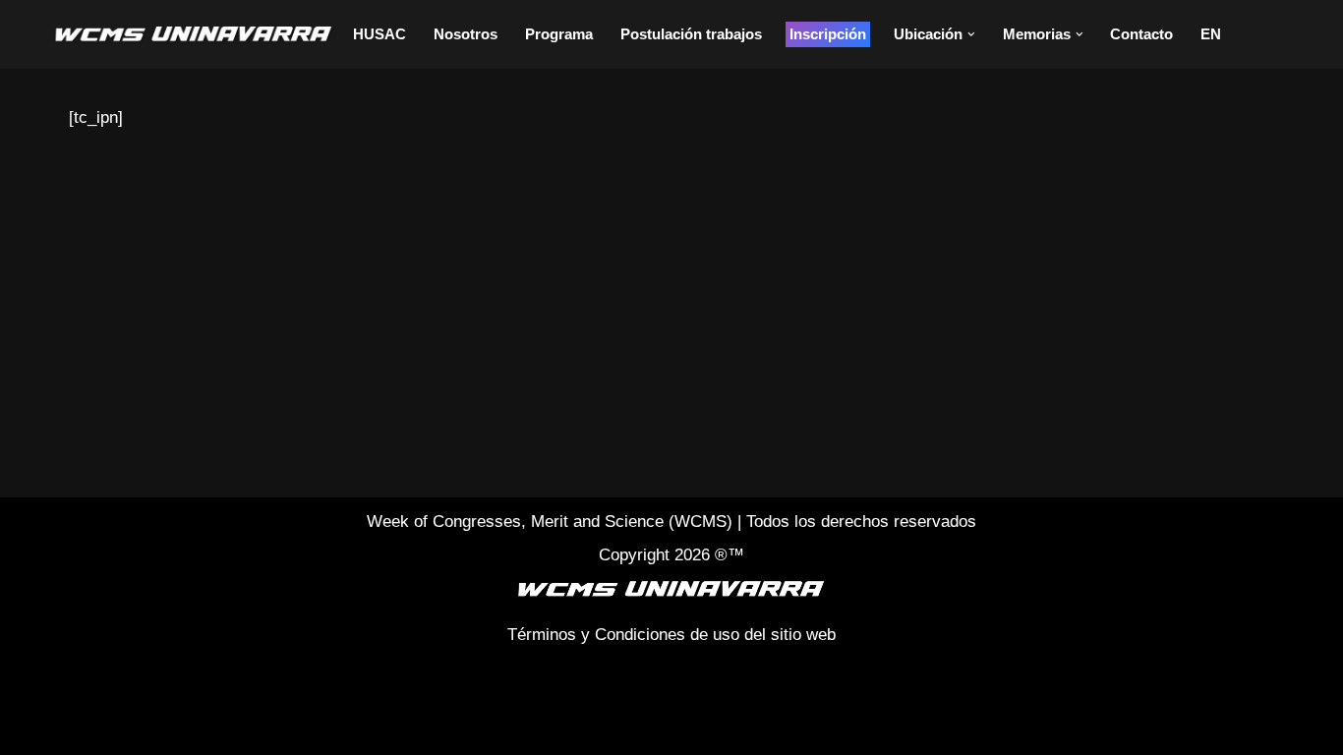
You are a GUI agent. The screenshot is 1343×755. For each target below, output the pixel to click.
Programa (559, 34)
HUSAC (379, 34)
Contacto (1141, 34)
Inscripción (827, 34)
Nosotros (465, 34)
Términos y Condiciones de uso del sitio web (671, 634)
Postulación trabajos (691, 34)
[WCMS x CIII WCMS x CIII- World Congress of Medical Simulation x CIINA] (194, 34)
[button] (971, 34)
